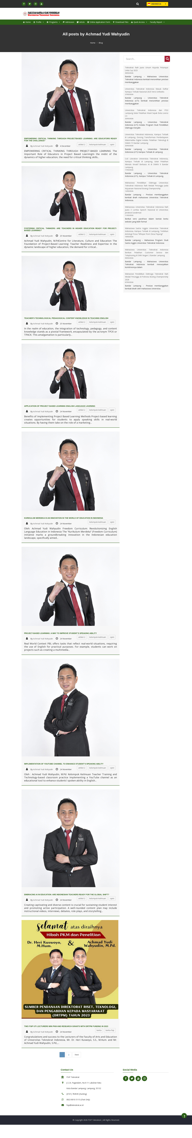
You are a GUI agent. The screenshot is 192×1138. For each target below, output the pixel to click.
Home (28, 22)
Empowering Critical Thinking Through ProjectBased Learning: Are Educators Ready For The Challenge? (70, 139)
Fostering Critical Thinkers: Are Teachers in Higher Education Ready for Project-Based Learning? (70, 229)
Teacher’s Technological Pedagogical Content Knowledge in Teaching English (66, 318)
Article (82, 22)
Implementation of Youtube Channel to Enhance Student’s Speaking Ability (63, 764)
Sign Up (129, 4)
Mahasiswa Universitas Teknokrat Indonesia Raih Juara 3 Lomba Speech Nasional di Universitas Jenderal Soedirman (146, 210)
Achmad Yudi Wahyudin (43, 146)
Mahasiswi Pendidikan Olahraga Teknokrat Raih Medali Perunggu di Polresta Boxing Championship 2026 (146, 277)
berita (99, 1030)
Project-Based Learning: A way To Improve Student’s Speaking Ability (60, 633)
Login (115, 4)
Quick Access (139, 22)
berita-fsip (110, 1030)
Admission (69, 22)
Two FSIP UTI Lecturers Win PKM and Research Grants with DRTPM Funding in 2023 (66, 1026)
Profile (38, 22)
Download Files (121, 22)
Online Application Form (100, 22)
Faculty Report (156, 22)
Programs (53, 22)
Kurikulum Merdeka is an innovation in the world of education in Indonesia (63, 518)
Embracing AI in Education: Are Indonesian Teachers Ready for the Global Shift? (66, 895)
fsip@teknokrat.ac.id (74, 1105)
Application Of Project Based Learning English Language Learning (59, 406)
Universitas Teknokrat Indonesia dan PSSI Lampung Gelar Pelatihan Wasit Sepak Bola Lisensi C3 (146, 113)
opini (112, 144)
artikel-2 (81, 144)
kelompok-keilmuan (97, 144)
